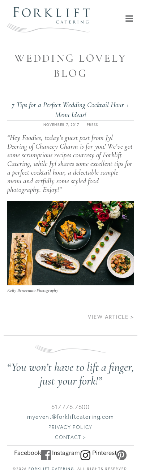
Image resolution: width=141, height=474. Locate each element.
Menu (116, 19)
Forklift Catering (51, 468)
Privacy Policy (70, 426)
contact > (70, 437)
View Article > (111, 316)
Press (92, 124)
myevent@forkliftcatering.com (70, 416)
